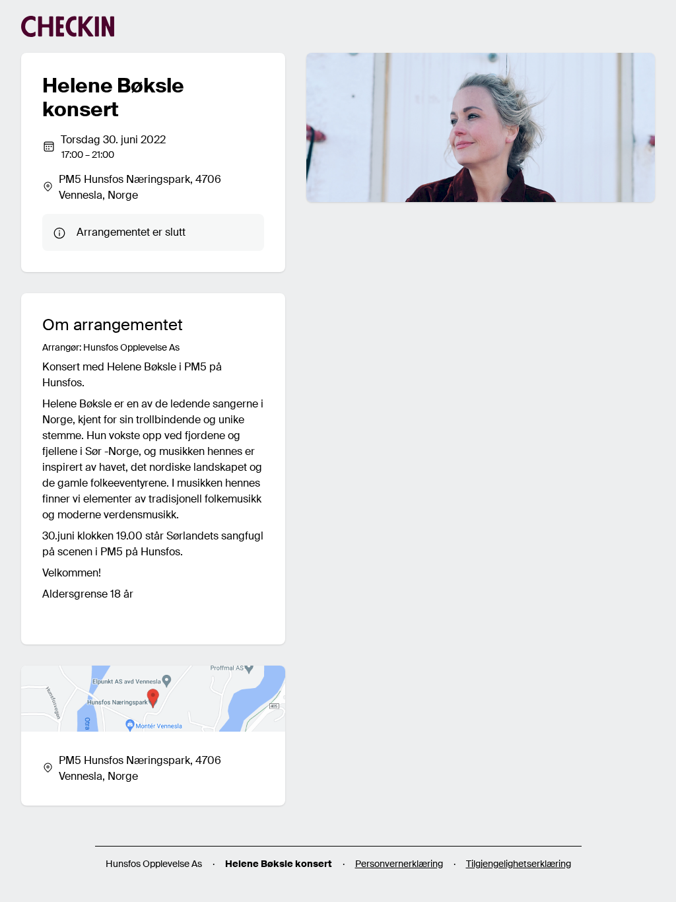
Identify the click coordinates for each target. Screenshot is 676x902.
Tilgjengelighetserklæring (518, 864)
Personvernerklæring (399, 864)
